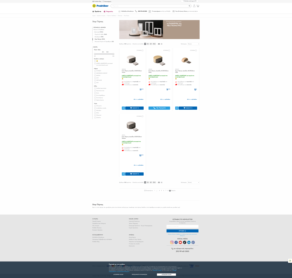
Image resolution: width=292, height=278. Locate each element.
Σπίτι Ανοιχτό (95, 225)
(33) (104, 41)
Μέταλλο (98, 110)
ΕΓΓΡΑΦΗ (181, 231)
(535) (99, 36)
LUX (97, 78)
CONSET (98, 70)
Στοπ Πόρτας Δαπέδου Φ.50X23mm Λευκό (132, 71)
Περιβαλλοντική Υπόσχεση (99, 223)
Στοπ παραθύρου (100, 95)
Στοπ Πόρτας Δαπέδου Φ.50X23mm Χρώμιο (132, 137)
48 (150, 43)
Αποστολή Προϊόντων (134, 221)
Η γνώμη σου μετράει (134, 243)
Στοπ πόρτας (99, 97)
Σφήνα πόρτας (100, 100)
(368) (101, 34)
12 (145, 43)
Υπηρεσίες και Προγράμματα (136, 241)
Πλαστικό (98, 115)
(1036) (98, 32)
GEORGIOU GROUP (101, 73)
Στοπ (97, 93)
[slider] (95, 54)
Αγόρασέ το (135, 108)
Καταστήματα (132, 237)
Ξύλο (97, 113)
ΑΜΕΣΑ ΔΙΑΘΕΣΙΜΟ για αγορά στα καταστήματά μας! (104, 64)
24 (148, 43)
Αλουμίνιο (99, 105)
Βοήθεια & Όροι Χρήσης (135, 239)
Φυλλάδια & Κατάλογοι (98, 237)
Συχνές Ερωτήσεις (133, 227)
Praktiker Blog (97, 1)
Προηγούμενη (149, 190)
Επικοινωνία (132, 246)
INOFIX (98, 75)
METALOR (99, 80)
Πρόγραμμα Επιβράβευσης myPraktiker (102, 239)
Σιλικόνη (98, 117)
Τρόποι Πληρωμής (133, 223)
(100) (100, 39)
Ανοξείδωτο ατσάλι (101, 108)
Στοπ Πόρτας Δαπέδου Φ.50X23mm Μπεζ (159, 71)
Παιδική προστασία (101, 88)
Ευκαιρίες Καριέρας (97, 230)
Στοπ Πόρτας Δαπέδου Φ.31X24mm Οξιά (185, 71)
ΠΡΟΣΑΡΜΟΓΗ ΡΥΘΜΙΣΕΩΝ (139, 274)
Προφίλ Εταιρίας (96, 221)
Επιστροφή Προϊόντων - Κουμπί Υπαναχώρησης (140, 225)
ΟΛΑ (154, 43)
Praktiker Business (96, 227)
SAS (97, 82)
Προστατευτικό (100, 90)
